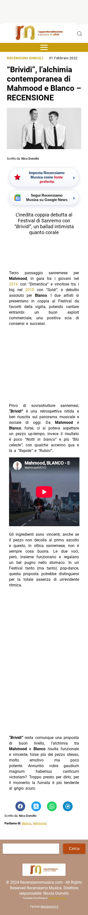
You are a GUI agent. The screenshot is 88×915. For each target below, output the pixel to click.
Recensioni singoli (25, 58)
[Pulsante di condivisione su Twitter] (36, 806)
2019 (29, 289)
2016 (13, 284)
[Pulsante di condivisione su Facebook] (20, 806)
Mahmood (40, 823)
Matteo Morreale (56, 898)
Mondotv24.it (49, 906)
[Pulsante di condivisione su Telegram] (68, 806)
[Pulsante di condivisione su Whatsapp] (52, 806)
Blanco (26, 823)
